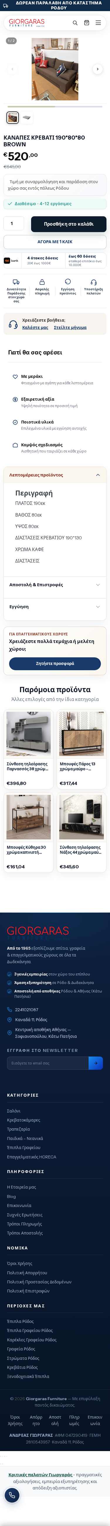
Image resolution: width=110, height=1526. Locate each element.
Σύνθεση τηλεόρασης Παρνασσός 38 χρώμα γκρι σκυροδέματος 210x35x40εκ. (27, 766)
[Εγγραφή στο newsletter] (96, 1063)
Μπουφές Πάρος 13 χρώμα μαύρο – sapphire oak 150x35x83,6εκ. (77, 766)
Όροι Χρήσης (19, 1263)
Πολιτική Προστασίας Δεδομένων (39, 1282)
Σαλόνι (14, 1111)
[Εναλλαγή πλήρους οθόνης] (2, 1456)
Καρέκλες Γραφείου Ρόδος (32, 1339)
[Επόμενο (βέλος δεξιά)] (2, 1464)
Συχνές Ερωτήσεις (25, 1215)
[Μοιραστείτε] (4, 1456)
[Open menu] (98, 22)
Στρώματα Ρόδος (23, 1358)
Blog (11, 1196)
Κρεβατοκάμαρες (23, 1120)
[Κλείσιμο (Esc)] (6, 1456)
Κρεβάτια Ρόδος (22, 1367)
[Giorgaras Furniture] (26, 23)
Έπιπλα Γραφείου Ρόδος (30, 1330)
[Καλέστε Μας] (12, 1495)
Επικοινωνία (19, 1205)
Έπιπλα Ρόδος (20, 1321)
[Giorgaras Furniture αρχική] (55, 933)
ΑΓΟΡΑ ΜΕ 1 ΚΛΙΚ (55, 241)
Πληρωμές (74, 1420)
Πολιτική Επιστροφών (28, 1291)
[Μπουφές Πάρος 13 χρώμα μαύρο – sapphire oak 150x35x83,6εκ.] (81, 734)
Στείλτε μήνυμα (70, 327)
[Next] (97, 69)
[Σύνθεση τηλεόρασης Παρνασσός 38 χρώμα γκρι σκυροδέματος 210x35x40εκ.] (28, 734)
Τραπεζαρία (18, 1129)
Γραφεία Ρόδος (21, 1349)
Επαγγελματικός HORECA (31, 1157)
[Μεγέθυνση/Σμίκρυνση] (0, 1456)
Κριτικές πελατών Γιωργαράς (41, 1474)
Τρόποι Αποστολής (25, 1233)
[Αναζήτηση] (74, 22)
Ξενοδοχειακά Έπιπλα (28, 1376)
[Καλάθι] (86, 22)
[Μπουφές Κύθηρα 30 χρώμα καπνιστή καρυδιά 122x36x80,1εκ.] (28, 817)
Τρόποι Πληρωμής (24, 1224)
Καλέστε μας (35, 327)
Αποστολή (55, 1420)
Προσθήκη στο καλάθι (69, 224)
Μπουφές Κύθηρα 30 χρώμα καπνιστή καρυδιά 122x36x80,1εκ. (26, 850)
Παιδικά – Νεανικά (25, 1138)
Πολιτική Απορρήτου (27, 1272)
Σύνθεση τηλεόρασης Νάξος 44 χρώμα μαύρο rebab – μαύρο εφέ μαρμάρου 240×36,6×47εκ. (81, 850)
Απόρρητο (36, 1420)
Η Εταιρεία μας (21, 1187)
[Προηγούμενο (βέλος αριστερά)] (0, 1464)
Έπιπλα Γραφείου (23, 1147)
